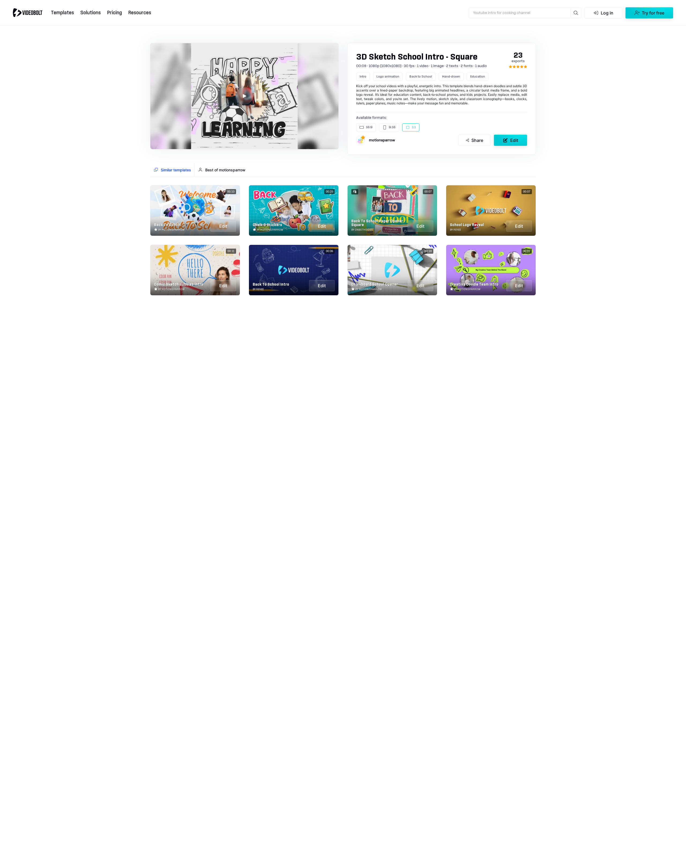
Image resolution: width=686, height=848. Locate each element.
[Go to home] (27, 12)
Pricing (114, 12)
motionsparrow (382, 140)
